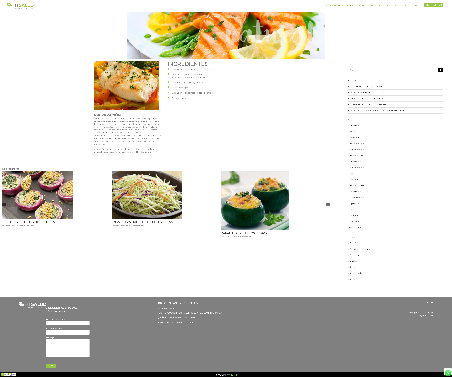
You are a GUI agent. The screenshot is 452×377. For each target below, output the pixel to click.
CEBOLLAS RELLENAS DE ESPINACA (366, 86)
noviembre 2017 (357, 156)
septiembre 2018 (357, 150)
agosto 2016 (355, 204)
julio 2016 (353, 210)
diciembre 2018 (356, 144)
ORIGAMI (232, 375)
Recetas (353, 267)
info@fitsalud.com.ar (56, 311)
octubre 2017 (355, 162)
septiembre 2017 (357, 168)
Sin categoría (355, 273)
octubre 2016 (355, 192)
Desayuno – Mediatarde (360, 249)
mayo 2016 (354, 222)
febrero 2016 (355, 228)
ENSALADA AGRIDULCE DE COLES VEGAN (369, 92)
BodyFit (353, 243)
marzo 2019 (354, 132)
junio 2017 (354, 180)
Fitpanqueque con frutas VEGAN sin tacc (31, 213)
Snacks (352, 279)
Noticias (353, 261)
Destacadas (354, 255)
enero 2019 (354, 138)
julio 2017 (353, 174)
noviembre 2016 (356, 186)
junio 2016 (354, 216)
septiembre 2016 (357, 198)
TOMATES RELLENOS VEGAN (241, 239)
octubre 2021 (355, 126)
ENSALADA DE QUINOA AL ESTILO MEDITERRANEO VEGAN (155, 222)
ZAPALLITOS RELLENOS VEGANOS (366, 98)
